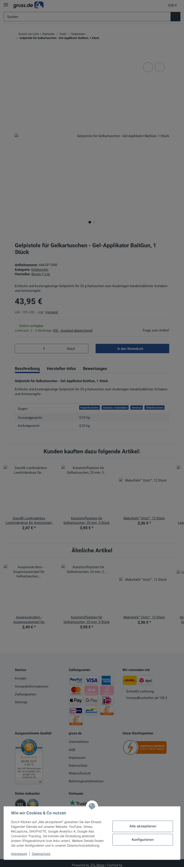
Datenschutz (41, 854)
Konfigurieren (143, 839)
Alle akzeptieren (142, 826)
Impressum (19, 854)
